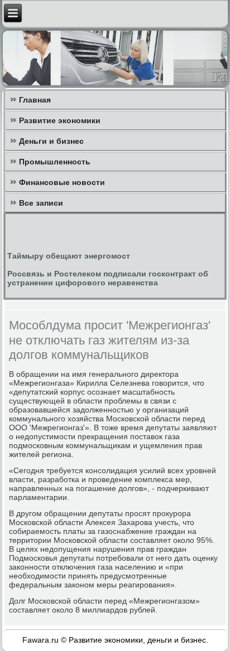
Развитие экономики (59, 120)
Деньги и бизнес (51, 141)
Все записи (41, 202)
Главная (35, 99)
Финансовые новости (62, 182)
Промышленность (54, 161)
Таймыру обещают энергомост (68, 255)
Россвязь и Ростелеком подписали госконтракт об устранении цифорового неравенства (107, 278)
